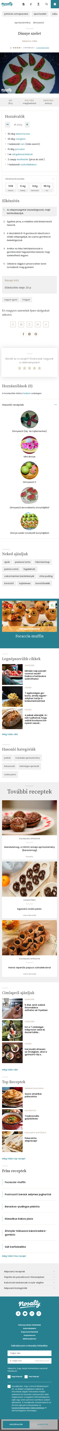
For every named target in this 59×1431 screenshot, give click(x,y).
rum (22, 144)
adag (19, 124)
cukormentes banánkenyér (19, 576)
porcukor (20, 149)
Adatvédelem (29, 1328)
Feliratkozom (42, 1360)
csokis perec (10, 774)
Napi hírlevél (17, 1376)
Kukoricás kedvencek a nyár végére (23, 1282)
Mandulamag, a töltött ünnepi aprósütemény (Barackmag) (29, 849)
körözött (9, 583)
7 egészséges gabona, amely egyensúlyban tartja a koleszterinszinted (36, 697)
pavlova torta (22, 562)
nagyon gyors (10, 299)
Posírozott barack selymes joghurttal (28, 1194)
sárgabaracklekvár (22, 154)
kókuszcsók (9, 766)
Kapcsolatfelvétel (29, 1332)
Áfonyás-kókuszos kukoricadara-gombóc (26, 1232)
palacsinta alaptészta (35, 1132)
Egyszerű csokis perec (29, 909)
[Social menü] (30, 4)
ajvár (7, 562)
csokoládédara (28, 164)
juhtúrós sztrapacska (16, 13)
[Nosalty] (7, 4)
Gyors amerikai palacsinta (33, 1095)
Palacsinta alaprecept (31, 1139)
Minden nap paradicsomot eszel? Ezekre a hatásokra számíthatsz (36, 675)
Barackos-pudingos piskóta (22, 1206)
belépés (27, 393)
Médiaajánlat (29, 1338)
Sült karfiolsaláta (15, 1247)
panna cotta (11, 569)
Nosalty (29, 856)
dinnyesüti (38, 22)
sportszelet (40, 13)
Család (28, 687)
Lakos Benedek (29, 915)
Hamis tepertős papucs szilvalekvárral (29, 967)
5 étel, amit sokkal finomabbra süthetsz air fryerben (36, 1008)
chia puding (46, 576)
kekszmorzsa (23, 133)
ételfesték (22, 159)
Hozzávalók (16, 1424)
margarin (21, 139)
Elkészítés (42, 1424)
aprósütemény (23, 22)
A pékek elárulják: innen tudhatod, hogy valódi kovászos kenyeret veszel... (36, 719)
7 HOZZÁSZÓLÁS (42, 48)
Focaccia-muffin (15, 1182)
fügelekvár (29, 569)
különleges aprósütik (29, 766)
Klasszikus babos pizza (19, 1218)
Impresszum (29, 1335)
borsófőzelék (43, 583)
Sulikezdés (29, 665)
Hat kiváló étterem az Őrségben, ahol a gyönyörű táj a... (36, 1052)
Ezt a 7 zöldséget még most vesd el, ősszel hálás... (35, 1030)
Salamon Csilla (29, 41)
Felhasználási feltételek (29, 1325)
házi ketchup (42, 562)
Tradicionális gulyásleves (32, 1117)
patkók (7, 758)
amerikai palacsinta (34, 1088)
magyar (26, 299)
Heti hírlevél (34, 1376)
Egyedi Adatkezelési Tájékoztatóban (28, 1408)
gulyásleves (30, 1110)
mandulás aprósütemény (27, 758)
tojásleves (24, 583)
